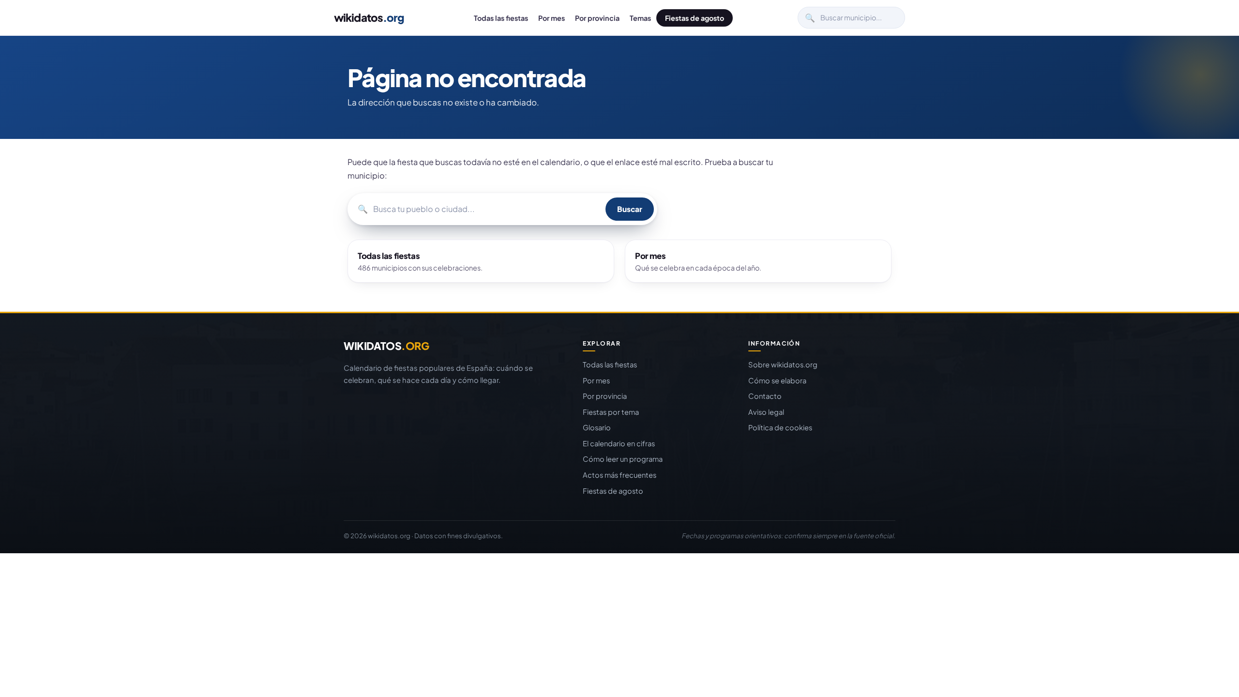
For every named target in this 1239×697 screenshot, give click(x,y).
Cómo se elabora (777, 380)
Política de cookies (780, 427)
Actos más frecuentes (619, 474)
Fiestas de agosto (694, 18)
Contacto (765, 396)
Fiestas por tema (611, 412)
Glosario (597, 427)
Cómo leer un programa (623, 459)
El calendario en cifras (619, 443)
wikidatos (369, 17)
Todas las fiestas (501, 18)
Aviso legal (766, 412)
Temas (640, 18)
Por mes (551, 18)
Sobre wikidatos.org (782, 364)
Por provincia (597, 18)
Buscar (629, 208)
